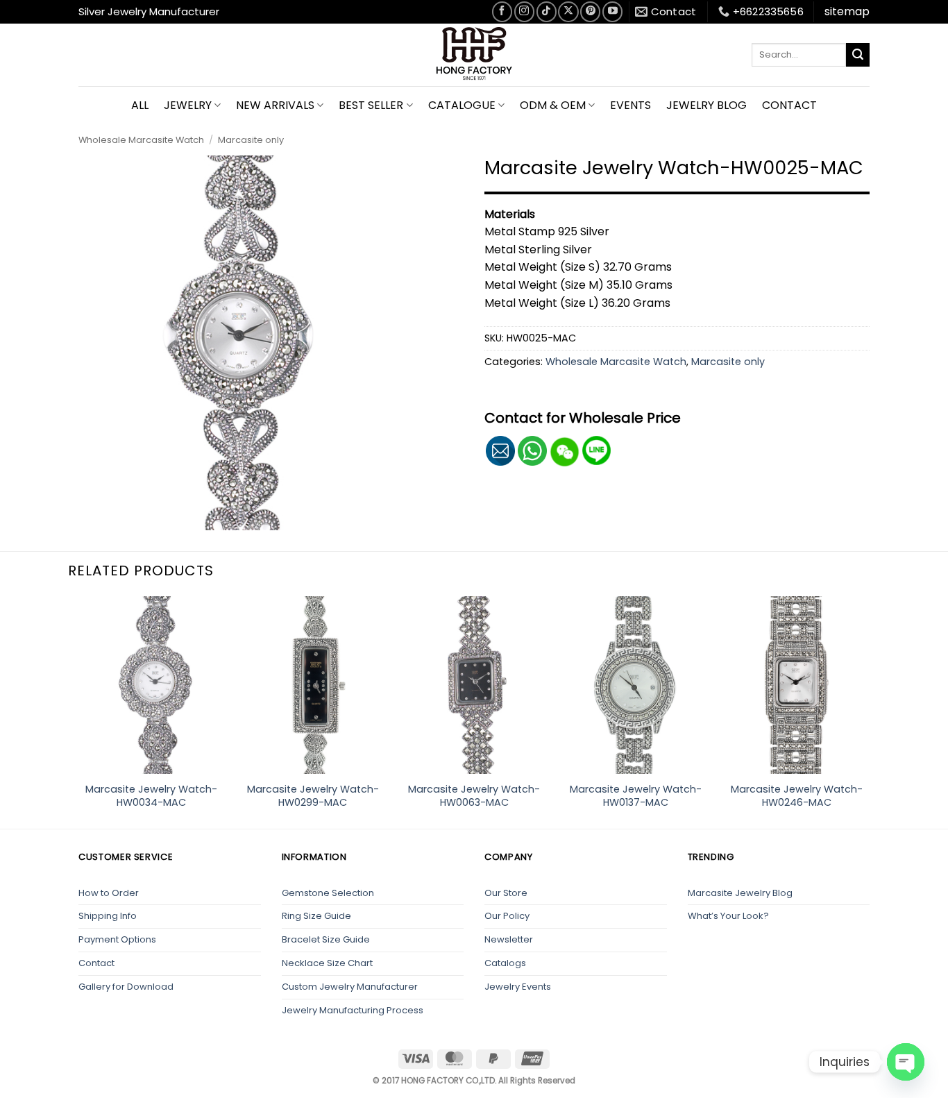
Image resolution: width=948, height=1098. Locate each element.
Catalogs (505, 963)
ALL (140, 105)
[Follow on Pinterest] (590, 11)
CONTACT (789, 105)
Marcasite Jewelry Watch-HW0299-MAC (313, 796)
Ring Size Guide (316, 915)
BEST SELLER (371, 105)
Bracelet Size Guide (326, 939)
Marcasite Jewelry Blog (740, 892)
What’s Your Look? (728, 915)
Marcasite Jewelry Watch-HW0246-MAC (797, 796)
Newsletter (508, 939)
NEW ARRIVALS (275, 105)
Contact (96, 963)
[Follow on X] (568, 11)
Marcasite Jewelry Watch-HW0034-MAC (151, 796)
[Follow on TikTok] (546, 11)
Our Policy (507, 915)
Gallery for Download (125, 986)
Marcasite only (251, 140)
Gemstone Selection (328, 892)
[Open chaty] (905, 1062)
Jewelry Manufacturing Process (352, 1010)
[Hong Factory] (474, 54)
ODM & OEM (553, 105)
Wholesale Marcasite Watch (141, 140)
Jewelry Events (517, 986)
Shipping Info (107, 915)
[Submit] (858, 55)
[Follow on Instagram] (524, 11)
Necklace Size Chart (327, 963)
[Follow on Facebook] (502, 11)
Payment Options (117, 939)
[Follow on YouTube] (612, 11)
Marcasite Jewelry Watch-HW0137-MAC (636, 796)
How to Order (108, 892)
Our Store (505, 892)
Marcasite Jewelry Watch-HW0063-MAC (474, 796)
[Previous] (78, 711)
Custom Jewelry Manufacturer (350, 986)
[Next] (869, 711)
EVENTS (630, 105)
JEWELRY (188, 105)
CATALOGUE (462, 105)
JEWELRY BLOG (706, 105)
